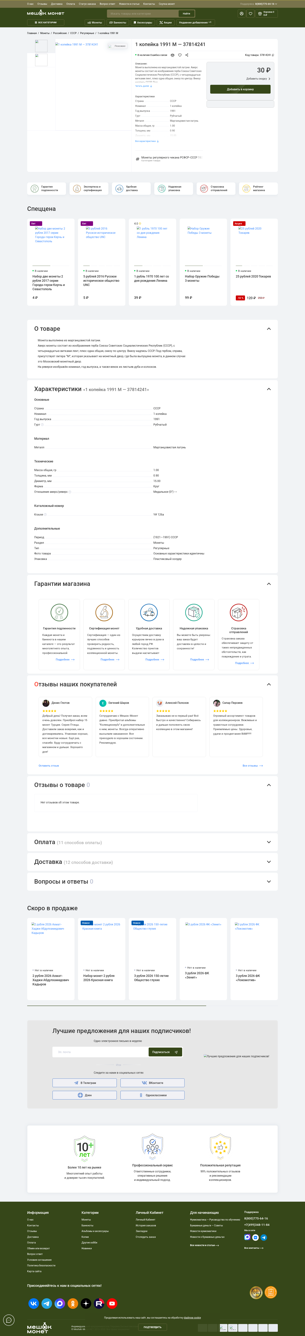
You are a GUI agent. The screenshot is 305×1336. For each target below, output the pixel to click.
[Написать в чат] (9, 1320)
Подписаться (161, 1052)
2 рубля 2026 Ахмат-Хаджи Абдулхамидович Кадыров (50, 980)
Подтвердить (153, 1327)
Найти (186, 13)
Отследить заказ (146, 1237)
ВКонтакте (156, 1083)
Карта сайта (34, 1271)
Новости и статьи (129, 3)
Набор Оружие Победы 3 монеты (202, 278)
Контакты (149, 3)
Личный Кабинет (145, 1219)
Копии (85, 1237)
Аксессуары (144, 22)
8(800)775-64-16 (257, 3)
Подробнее (63, 659)
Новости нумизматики (203, 1231)
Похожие (119, 46)
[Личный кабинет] (242, 14)
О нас (30, 3)
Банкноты (120, 22)
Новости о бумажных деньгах (207, 1237)
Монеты (97, 22)
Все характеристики (145, 141)
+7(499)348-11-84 (257, 1225)
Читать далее (142, 86)
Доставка (56, 3)
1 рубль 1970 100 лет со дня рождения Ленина (151, 278)
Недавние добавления (195, 22)
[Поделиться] (187, 55)
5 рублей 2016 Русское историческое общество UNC (101, 280)
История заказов (146, 1225)
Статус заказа (87, 3)
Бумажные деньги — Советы (206, 1225)
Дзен (88, 1095)
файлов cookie (192, 1317)
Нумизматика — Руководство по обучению (215, 1219)
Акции (168, 22)
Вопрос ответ (107, 3)
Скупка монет (167, 3)
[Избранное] (250, 14)
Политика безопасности (41, 1265)
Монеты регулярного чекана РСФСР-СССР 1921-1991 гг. (172, 159)
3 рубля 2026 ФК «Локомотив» (248, 978)
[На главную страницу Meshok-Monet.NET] (45, 12)
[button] (152, 329)
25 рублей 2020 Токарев (253, 276)
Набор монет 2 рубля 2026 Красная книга (99, 978)
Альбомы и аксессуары (95, 1231)
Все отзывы (250, 765)
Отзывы (42, 3)
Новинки (87, 1248)
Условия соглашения (39, 1259)
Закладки (141, 1231)
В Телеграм (88, 1083)
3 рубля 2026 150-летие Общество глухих (151, 978)
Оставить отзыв (49, 765)
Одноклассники (156, 1095)
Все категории (47, 22)
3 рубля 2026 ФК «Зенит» (197, 975)
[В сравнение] (174, 55)
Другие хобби (89, 1242)
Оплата (70, 3)
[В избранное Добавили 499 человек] (180, 55)
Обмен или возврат (38, 1248)
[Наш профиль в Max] (247, 1239)
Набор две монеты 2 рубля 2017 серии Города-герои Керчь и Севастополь (48, 282)
